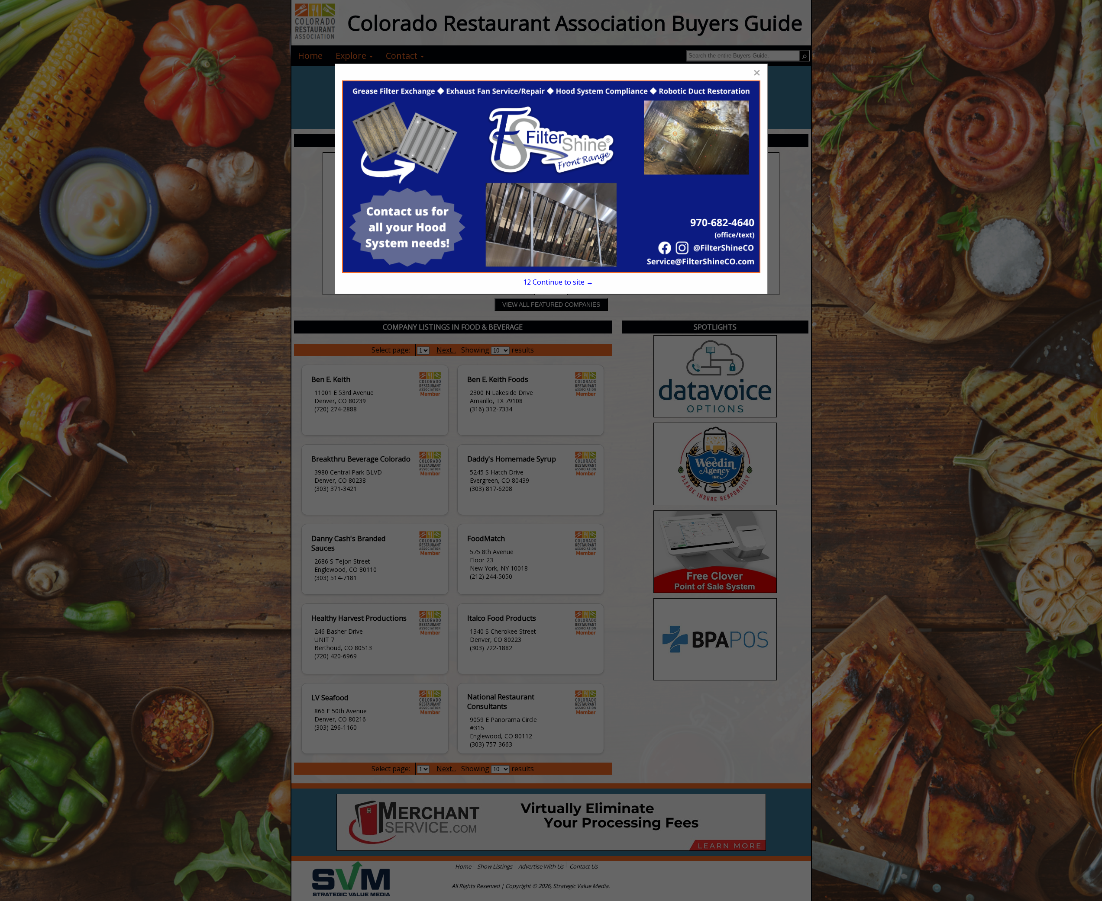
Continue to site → (558, 282)
